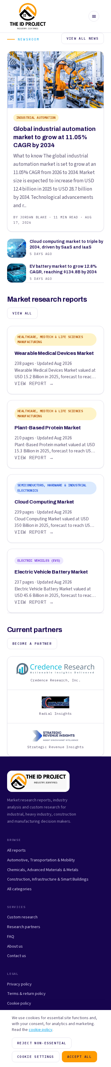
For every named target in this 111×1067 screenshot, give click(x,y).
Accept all (79, 1057)
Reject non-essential (41, 1043)
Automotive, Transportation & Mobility (41, 860)
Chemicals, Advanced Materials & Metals (42, 870)
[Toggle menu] (94, 16)
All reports (16, 850)
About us (15, 946)
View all (22, 313)
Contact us (16, 956)
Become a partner (32, 644)
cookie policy (40, 1030)
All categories (19, 889)
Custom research (22, 917)
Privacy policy (19, 984)
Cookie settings (35, 1057)
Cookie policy (19, 1003)
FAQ (10, 936)
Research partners (23, 927)
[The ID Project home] (28, 16)
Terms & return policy (26, 993)
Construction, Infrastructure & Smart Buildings (48, 879)
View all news (83, 38)
